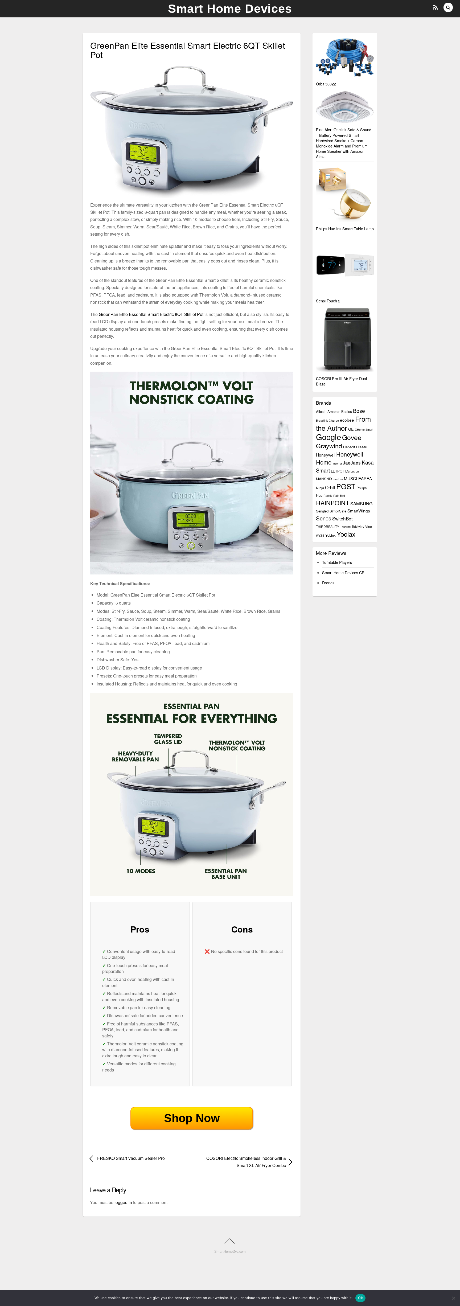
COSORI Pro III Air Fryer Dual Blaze (341, 381)
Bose (359, 410)
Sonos (323, 518)
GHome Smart (364, 430)
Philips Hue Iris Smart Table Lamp (345, 228)
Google (328, 436)
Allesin (321, 411)
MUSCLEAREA (358, 478)
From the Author (343, 423)
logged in (123, 1202)
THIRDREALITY (327, 526)
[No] (453, 1298)
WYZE (320, 535)
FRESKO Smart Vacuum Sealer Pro (131, 1158)
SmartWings (358, 511)
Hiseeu (361, 446)
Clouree (334, 420)
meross (338, 479)
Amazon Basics (339, 411)
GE (351, 429)
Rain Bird (339, 496)
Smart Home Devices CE (343, 572)
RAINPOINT (332, 502)
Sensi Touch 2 (328, 300)
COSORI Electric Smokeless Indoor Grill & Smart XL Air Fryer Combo (242, 1161)
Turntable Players (337, 562)
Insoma (337, 463)
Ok (360, 1298)
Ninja (320, 487)
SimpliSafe (338, 511)
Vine (368, 526)
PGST (345, 486)
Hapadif (349, 446)
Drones (328, 582)
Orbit (330, 487)
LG (347, 471)
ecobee (347, 420)
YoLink (330, 535)
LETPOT (337, 471)
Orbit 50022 (326, 84)
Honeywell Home (339, 458)
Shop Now (192, 1118)
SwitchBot (342, 518)
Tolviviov (358, 526)
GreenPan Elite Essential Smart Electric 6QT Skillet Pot (151, 314)
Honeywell (325, 455)
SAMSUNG (361, 503)
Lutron (355, 471)
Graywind (329, 445)
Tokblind (345, 527)
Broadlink (322, 420)
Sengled (322, 511)
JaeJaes (352, 462)
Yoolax (346, 534)
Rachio (327, 496)
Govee (352, 437)
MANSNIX (324, 478)
